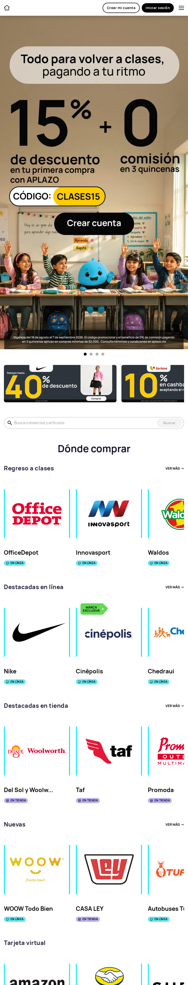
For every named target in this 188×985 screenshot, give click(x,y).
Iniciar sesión (158, 8)
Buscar (169, 423)
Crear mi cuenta (121, 8)
